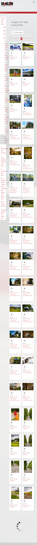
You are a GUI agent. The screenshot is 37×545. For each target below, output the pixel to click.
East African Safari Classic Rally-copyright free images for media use (3, 189)
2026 (4, 38)
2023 (4, 27)
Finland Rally (14, 57)
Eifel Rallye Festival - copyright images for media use (3, 210)
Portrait (30, 114)
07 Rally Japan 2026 (5, 108)
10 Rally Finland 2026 (5, 140)
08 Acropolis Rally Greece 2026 (5, 119)
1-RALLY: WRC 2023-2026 (3, 21)
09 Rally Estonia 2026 (5, 130)
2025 (4, 34)
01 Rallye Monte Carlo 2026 (5, 45)
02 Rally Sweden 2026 (5, 56)
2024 (4, 31)
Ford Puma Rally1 (13, 138)
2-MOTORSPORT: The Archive (3, 150)
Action (18, 138)
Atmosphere (12, 58)
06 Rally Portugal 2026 (5, 99)
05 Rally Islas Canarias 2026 (5, 88)
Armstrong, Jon (25, 114)
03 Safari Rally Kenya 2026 (5, 67)
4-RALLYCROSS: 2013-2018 (3, 172)
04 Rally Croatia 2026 (5, 77)
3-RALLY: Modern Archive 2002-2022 (3, 161)
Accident (11, 192)
